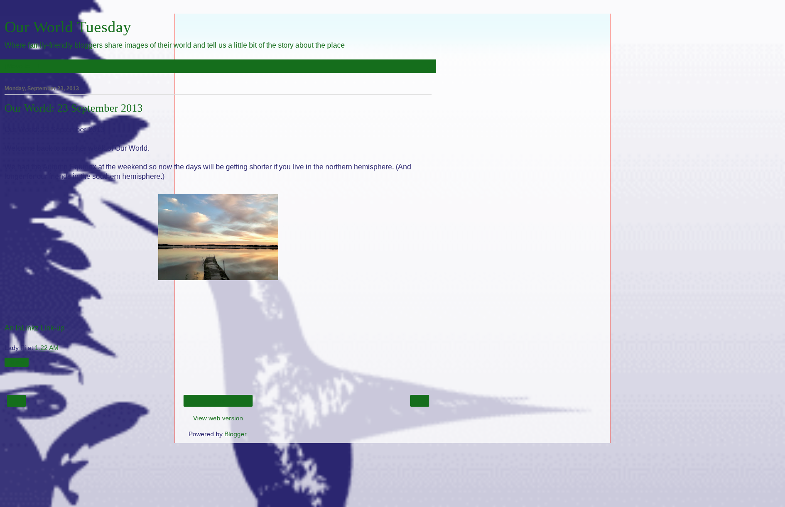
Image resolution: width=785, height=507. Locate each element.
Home (218, 401)
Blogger (235, 434)
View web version (218, 418)
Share (16, 362)
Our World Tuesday (68, 26)
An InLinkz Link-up (35, 328)
